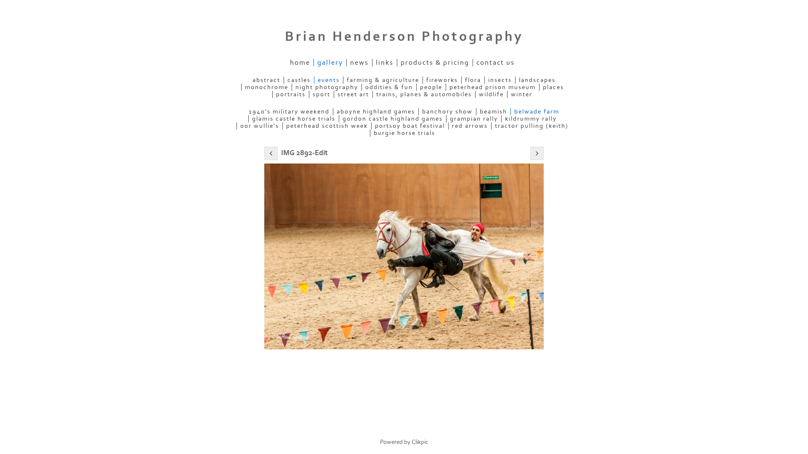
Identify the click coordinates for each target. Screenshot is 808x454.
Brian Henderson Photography (404, 37)
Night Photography (326, 87)
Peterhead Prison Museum (492, 87)
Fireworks (442, 80)
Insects (500, 80)
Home (300, 62)
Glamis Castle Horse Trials (293, 118)
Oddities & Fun (389, 87)
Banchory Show (447, 111)
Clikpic (420, 442)
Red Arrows (470, 125)
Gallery (330, 62)
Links (384, 62)
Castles (299, 80)
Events (329, 80)
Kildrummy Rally (531, 118)
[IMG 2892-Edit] (404, 257)
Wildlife (491, 94)
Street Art (353, 94)
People (431, 87)
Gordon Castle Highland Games (393, 118)
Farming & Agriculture (383, 80)
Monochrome (266, 87)
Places (553, 87)
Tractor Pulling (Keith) (532, 125)
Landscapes (537, 80)
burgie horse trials (404, 133)
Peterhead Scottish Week (327, 125)
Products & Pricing (435, 62)
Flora (473, 80)
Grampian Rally (474, 118)
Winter (521, 94)
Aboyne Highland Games (376, 111)
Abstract (266, 80)
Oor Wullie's (259, 125)
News (359, 62)
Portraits (291, 94)
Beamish (493, 111)
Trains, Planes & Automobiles (424, 94)
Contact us (495, 62)
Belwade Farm (536, 111)
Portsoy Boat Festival (410, 125)
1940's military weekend (289, 111)
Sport (321, 94)
